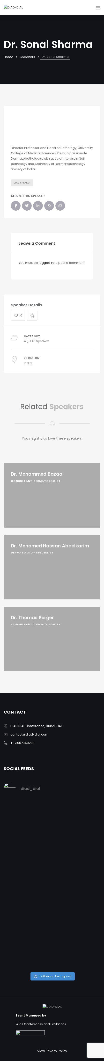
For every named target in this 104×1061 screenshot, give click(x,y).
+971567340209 (22, 743)
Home (8, 57)
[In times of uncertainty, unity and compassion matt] (52, 883)
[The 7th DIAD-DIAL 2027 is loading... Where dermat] (52, 811)
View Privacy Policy (52, 1051)
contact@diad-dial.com (29, 734)
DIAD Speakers (39, 341)
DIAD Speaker (22, 182)
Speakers (27, 57)
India (28, 363)
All (25, 341)
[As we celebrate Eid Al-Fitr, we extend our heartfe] (52, 843)
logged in (46, 262)
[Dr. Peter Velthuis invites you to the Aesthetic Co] (52, 936)
